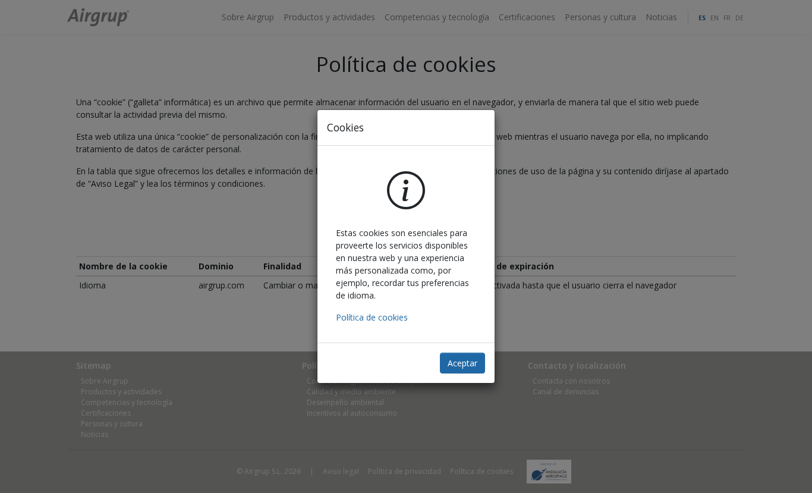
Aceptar (462, 363)
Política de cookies (372, 317)
